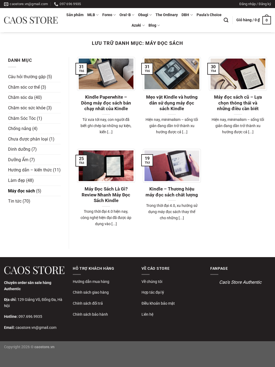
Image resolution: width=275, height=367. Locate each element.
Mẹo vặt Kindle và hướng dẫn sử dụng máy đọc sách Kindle (172, 103)
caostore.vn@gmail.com (36, 327)
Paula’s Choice (209, 15)
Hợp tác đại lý (153, 292)
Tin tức (14, 201)
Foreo (107, 15)
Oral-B (125, 15)
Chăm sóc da (20, 97)
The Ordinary (166, 15)
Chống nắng (19, 128)
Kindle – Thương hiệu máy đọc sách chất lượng (172, 191)
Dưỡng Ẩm (18, 159)
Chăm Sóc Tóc (22, 118)
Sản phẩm (75, 15)
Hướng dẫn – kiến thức (30, 169)
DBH (185, 15)
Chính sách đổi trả (88, 303)
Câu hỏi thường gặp (27, 76)
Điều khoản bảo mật (158, 303)
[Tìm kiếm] (226, 20)
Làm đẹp (16, 180)
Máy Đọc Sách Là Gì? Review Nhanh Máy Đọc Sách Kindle (106, 194)
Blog (152, 25)
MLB (91, 15)
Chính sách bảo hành (90, 314)
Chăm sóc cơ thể (24, 86)
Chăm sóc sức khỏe (26, 107)
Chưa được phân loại (28, 138)
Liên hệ (147, 314)
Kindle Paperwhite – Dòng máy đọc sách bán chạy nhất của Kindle (106, 103)
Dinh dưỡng (19, 149)
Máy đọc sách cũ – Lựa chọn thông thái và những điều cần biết (238, 103)
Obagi (143, 15)
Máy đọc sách (21, 190)
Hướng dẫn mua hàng (91, 281)
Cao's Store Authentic (240, 282)
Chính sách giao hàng (91, 292)
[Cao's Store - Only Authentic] (31, 20)
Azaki (136, 25)
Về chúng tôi (152, 281)
